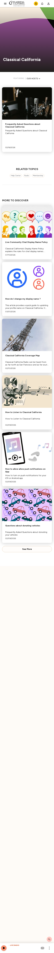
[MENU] (5, 4)
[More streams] (42, 948)
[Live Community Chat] (49, 939)
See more (27, 549)
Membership (38, 175)
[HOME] (17, 3)
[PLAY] (4, 948)
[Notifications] (42, 4)
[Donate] (36, 4)
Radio (26, 175)
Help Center (16, 175)
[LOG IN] (48, 4)
